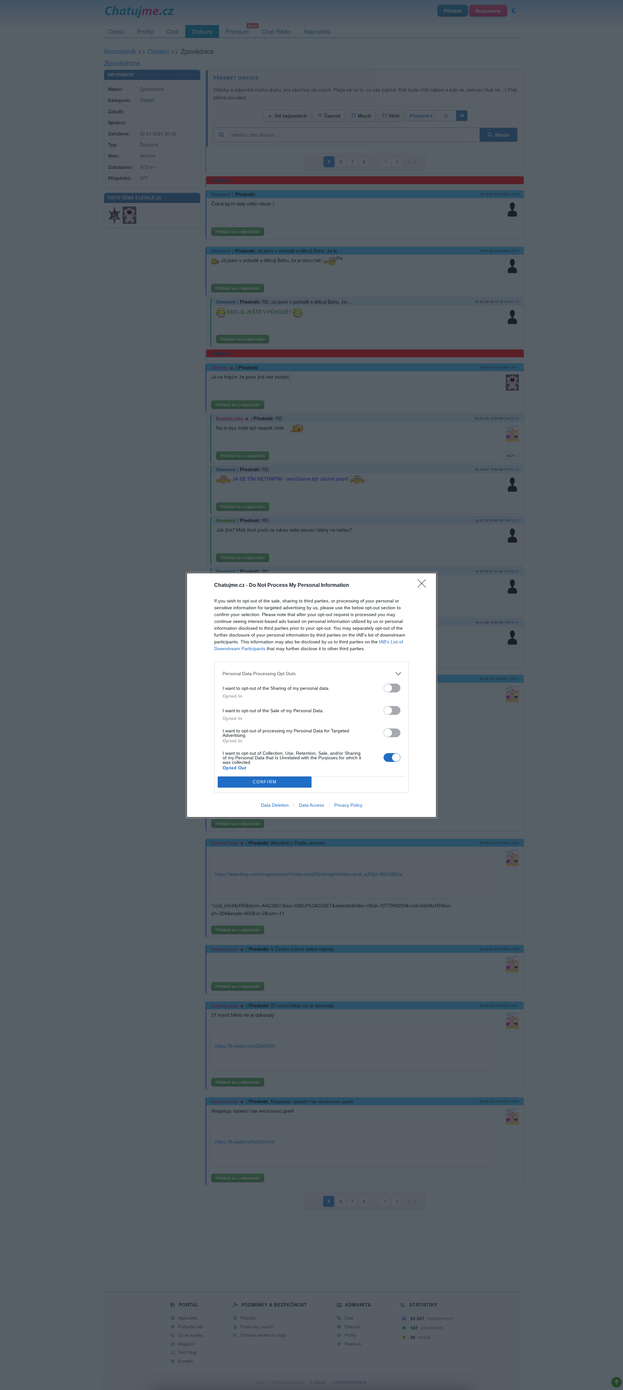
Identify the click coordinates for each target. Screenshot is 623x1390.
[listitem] (311, 673)
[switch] (392, 688)
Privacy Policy (348, 805)
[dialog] (311, 695)
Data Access (311, 805)
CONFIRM (265, 781)
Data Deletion (275, 805)
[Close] (424, 585)
